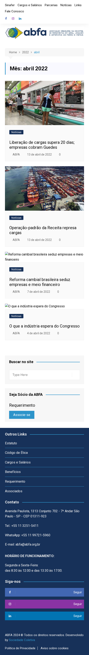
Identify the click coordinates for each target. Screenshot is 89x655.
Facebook (6, 18)
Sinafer (10, 5)
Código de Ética (16, 453)
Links (78, 5)
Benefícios (13, 472)
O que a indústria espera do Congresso (44, 326)
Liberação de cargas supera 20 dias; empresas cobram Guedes (42, 145)
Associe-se (21, 415)
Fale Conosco (14, 11)
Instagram (13, 18)
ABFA (16, 154)
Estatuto (11, 443)
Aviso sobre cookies (55, 648)
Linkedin (20, 18)
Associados (13, 491)
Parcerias (51, 5)
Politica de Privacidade (20, 648)
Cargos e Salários (30, 5)
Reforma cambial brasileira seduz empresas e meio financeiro (39, 282)
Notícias (66, 5)
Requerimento (15, 481)
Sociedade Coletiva (22, 640)
